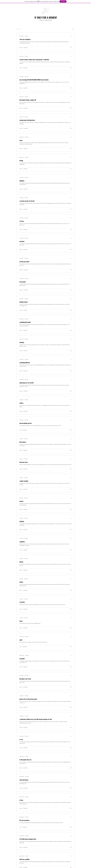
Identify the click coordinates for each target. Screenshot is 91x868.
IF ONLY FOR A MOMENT (46, 17)
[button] (73, 29)
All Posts (18, 29)
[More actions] (71, 36)
